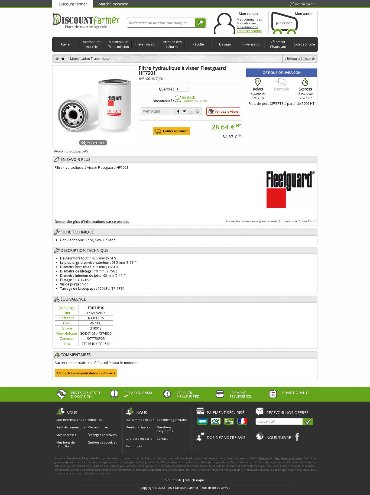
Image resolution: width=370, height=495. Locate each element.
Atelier (66, 44)
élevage (264, 458)
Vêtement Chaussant (278, 44)
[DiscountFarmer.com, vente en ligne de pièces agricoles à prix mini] (86, 21)
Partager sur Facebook (178, 111)
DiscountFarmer (73, 3)
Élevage (225, 44)
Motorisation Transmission (118, 44)
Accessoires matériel (92, 44)
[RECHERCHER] (200, 22)
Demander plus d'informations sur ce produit (92, 221)
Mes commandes (249, 19)
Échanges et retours (101, 435)
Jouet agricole (304, 44)
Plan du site (133, 446)
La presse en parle (138, 439)
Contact (162, 439)
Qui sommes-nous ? (139, 420)
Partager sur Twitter (184, 111)
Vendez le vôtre (226, 111)
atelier (137, 466)
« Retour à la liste (297, 58)
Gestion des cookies (102, 442)
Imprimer (197, 111)
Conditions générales (172, 420)
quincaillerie (152, 466)
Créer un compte (249, 31)
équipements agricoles (288, 458)
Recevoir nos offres (287, 412)
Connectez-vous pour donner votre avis (86, 373)
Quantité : (166, 89)
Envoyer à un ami (191, 111)
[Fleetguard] (291, 188)
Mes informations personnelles (79, 420)
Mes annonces (247, 27)
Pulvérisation (251, 44)
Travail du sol (145, 44)
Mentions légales (137, 427)
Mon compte (224, 22)
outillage (170, 466)
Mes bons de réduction (65, 444)
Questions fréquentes (165, 429)
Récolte (198, 44)
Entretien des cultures (172, 44)
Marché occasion (113, 3)
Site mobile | (185, 480)
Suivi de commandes (71, 427)
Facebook (297, 436)
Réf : (142, 78)
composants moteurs (98, 469)
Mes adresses (246, 23)
